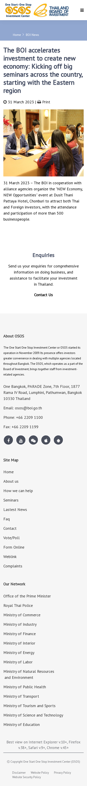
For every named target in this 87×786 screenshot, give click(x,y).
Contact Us (43, 294)
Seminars (11, 500)
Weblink (10, 556)
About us (11, 481)
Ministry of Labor (18, 661)
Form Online (13, 547)
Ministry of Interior (19, 643)
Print (45, 101)
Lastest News (15, 509)
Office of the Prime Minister (27, 596)
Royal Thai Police (18, 605)
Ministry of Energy (18, 652)
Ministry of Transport (21, 696)
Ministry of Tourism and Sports (29, 705)
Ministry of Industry (20, 624)
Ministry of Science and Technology (33, 715)
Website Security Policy (26, 777)
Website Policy (40, 773)
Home (17, 35)
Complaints (12, 566)
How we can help (18, 490)
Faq (6, 518)
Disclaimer (19, 773)
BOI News (32, 35)
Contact (10, 528)
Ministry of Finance (19, 633)
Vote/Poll (11, 537)
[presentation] (9, 144)
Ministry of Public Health (24, 686)
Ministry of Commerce (21, 614)
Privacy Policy (62, 773)
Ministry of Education (21, 724)
